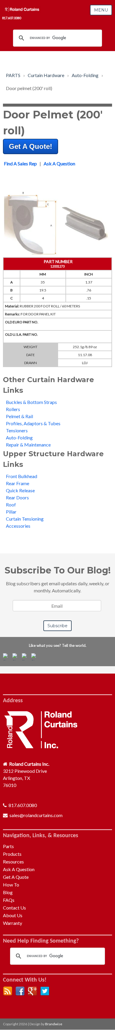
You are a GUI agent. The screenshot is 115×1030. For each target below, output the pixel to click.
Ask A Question (59, 163)
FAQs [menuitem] (8, 900)
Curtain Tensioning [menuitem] (25, 518)
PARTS (13, 75)
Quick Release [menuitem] (20, 490)
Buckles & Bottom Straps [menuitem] (31, 402)
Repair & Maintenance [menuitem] (28, 444)
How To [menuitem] (11, 884)
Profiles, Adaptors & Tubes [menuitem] (33, 423)
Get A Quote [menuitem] (16, 877)
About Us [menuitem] (12, 915)
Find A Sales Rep (20, 163)
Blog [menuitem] (8, 892)
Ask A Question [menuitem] (18, 869)
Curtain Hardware (46, 75)
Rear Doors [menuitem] (17, 497)
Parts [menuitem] (8, 846)
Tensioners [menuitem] (17, 430)
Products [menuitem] (12, 854)
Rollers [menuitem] (13, 409)
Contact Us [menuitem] (14, 907)
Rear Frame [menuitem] (17, 483)
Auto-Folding (85, 75)
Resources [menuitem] (13, 861)
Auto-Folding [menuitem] (19, 437)
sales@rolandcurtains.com (36, 815)
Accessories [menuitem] (18, 526)
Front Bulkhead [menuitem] (21, 476)
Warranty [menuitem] (12, 923)
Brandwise (53, 1024)
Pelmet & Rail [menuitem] (19, 416)
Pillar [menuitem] (11, 511)
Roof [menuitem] (11, 504)
